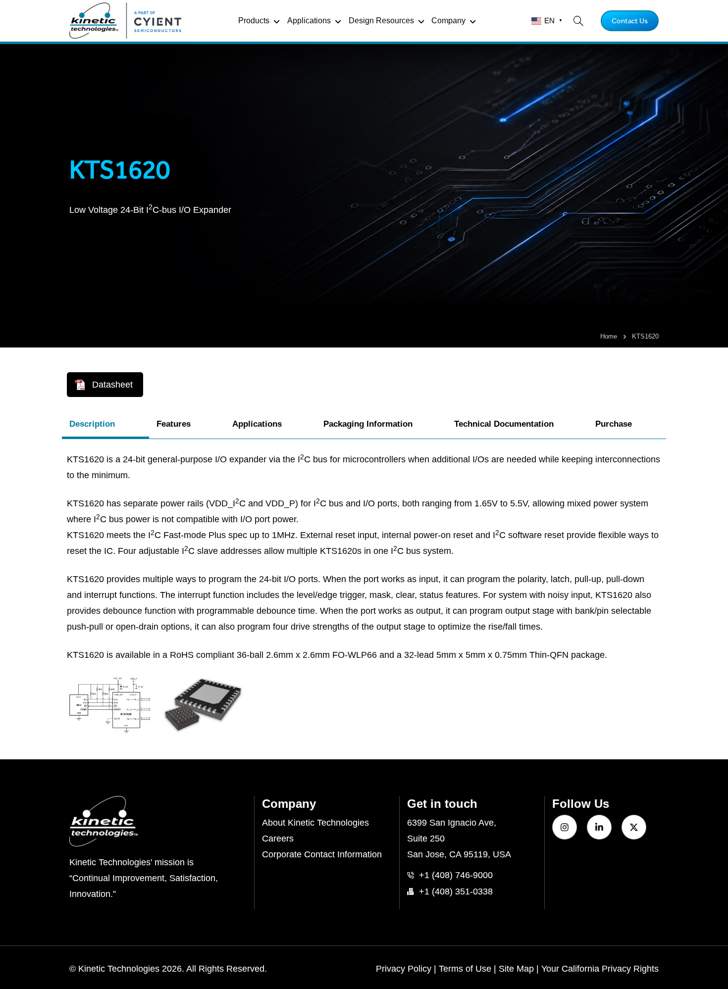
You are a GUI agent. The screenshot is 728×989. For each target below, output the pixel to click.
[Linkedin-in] (599, 827)
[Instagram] (564, 827)
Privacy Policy (403, 969)
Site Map (516, 969)
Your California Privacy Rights (600, 969)
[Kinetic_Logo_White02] (158, 821)
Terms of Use (465, 969)
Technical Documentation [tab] (504, 424)
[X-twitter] (634, 827)
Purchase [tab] (613, 424)
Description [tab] (92, 424)
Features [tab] (173, 424)
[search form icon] (578, 20)
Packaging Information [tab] (368, 424)
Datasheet (112, 385)
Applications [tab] (257, 424)
